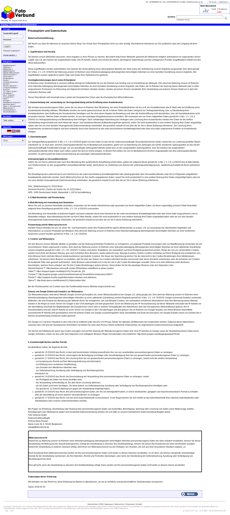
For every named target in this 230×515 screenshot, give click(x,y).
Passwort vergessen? (11, 51)
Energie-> (7, 101)
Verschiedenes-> (9, 110)
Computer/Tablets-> (10, 88)
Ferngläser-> (8, 93)
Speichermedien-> (10, 75)
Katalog (4, 25)
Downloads (130, 504)
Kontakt (139, 504)
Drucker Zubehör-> (10, 86)
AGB (101, 504)
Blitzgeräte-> (8, 69)
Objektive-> (7, 67)
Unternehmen (92, 504)
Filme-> (6, 99)
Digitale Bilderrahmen (11, 73)
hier (146, 322)
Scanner (6, 89)
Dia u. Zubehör (9, 95)
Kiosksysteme (8, 78)
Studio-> (6, 80)
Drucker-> (6, 84)
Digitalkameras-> (9, 65)
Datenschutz (119, 504)
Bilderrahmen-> (9, 108)
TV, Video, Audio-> (10, 91)
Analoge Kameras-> (11, 82)
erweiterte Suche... (183, 20)
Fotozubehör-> (8, 97)
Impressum (223, 2)
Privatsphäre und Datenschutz (23, 25)
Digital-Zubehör (9, 71)
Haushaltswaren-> (10, 112)
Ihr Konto (213, 2)
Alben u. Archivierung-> (12, 106)
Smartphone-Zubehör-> (12, 102)
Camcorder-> (8, 76)
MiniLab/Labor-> (9, 104)
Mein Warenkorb (208, 6)
